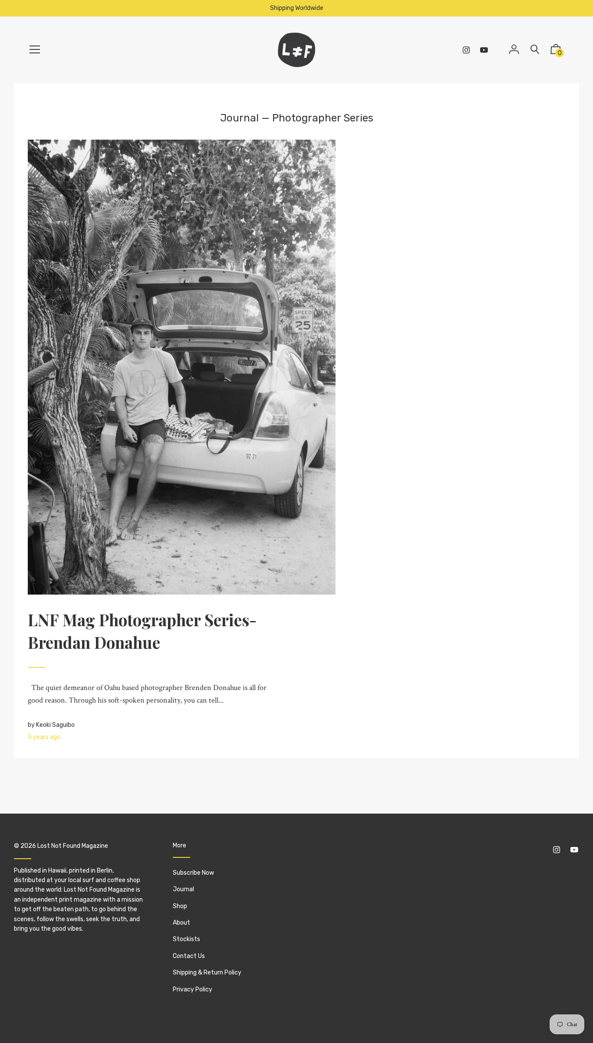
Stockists (186, 939)
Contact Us (189, 956)
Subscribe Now (193, 872)
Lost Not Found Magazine (72, 846)
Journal (239, 118)
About (181, 922)
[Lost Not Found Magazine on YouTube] (484, 50)
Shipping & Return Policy (207, 972)
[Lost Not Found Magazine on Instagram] (466, 50)
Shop (180, 906)
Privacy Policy (192, 989)
